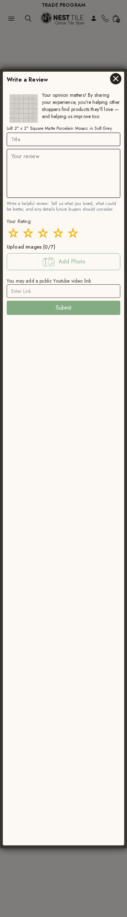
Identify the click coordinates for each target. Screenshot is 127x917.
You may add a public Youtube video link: (49, 280)
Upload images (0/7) (31, 246)
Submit (64, 308)
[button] (63, 261)
